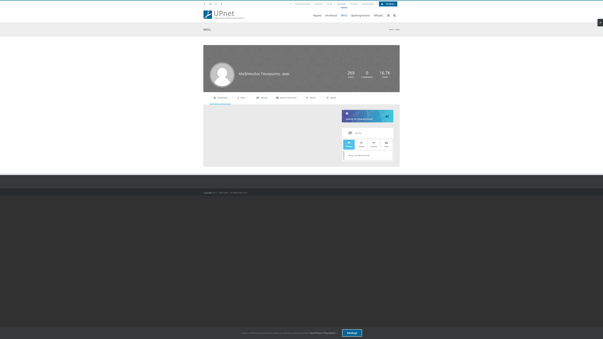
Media (264, 98)
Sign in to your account (359, 119)
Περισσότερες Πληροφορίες (323, 332)
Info (242, 98)
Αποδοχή (352, 332)
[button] (394, 15)
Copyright (207, 192)
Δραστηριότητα (288, 98)
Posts (313, 98)
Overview (222, 98)
